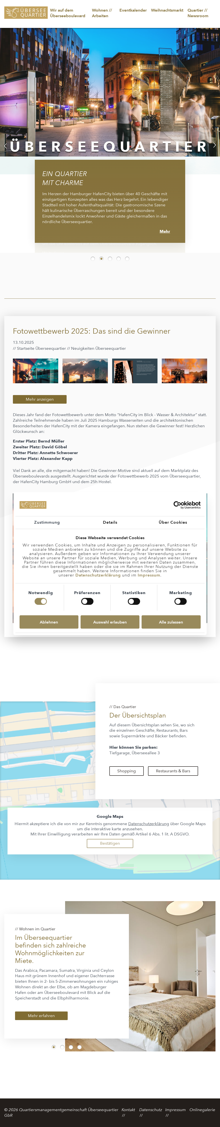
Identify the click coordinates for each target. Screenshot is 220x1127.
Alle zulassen (171, 621)
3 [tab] (110, 252)
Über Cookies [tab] (173, 522)
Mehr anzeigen (40, 392)
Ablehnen (49, 621)
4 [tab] (118, 252)
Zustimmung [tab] (47, 522)
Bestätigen (110, 836)
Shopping (126, 764)
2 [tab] (101, 252)
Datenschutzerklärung (98, 575)
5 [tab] (127, 252)
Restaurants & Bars (173, 764)
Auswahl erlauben (110, 621)
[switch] (87, 601)
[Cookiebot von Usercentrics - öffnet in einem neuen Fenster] (182, 505)
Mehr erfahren (41, 1009)
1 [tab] (93, 252)
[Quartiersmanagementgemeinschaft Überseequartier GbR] (26, 14)
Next (214, 142)
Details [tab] (110, 522)
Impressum (149, 575)
